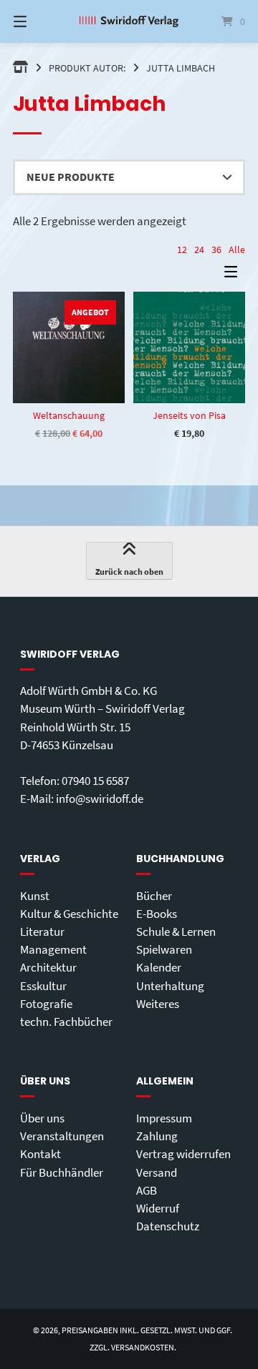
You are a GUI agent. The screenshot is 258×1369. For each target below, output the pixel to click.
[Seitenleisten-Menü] (234, 274)
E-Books (156, 913)
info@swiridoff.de (99, 798)
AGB (146, 1190)
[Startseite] (129, 21)
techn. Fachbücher (66, 1021)
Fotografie (46, 1004)
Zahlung (157, 1136)
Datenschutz (167, 1226)
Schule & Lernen (176, 931)
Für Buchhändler (61, 1172)
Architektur (48, 967)
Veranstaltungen (62, 1136)
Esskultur (43, 986)
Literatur (42, 931)
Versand (156, 1172)
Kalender (158, 967)
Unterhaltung (170, 986)
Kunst (34, 896)
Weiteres (157, 1004)
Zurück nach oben (129, 571)
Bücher (154, 896)
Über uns (42, 1118)
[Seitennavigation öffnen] (36, 21)
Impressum (164, 1118)
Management (53, 949)
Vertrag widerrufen (183, 1154)
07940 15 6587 (95, 781)
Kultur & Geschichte (69, 913)
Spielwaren (164, 949)
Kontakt (40, 1154)
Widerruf (157, 1208)
